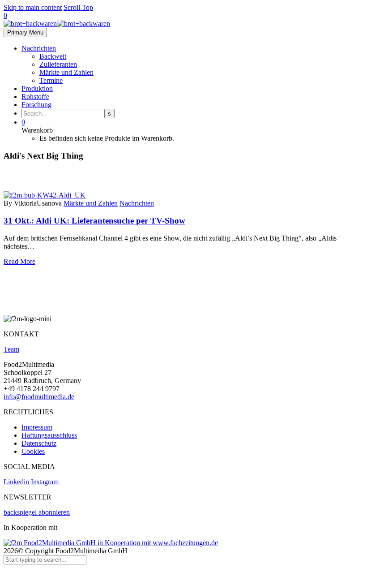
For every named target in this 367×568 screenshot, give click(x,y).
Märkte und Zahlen (66, 72)
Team (11, 349)
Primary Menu (25, 32)
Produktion (37, 88)
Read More (19, 261)
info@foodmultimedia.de (39, 396)
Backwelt (52, 56)
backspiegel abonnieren (37, 512)
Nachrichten (38, 48)
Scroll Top (78, 7)
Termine (51, 80)
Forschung (36, 104)
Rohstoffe (35, 96)
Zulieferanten (58, 64)
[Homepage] (57, 23)
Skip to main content (33, 7)
